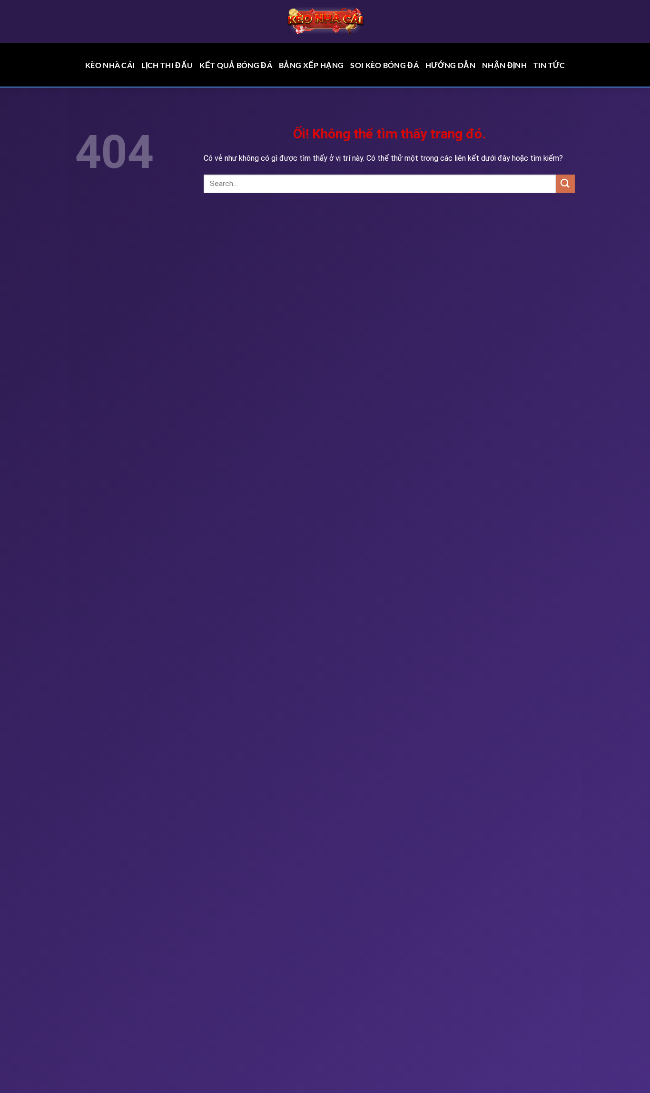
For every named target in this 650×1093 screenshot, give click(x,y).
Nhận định (504, 64)
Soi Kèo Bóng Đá (384, 64)
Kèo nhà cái (110, 64)
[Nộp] (565, 184)
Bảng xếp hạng (311, 64)
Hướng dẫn (450, 64)
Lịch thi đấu (167, 64)
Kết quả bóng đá (235, 64)
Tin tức (549, 64)
